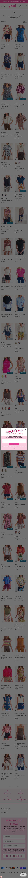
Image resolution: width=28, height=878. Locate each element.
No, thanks (14, 448)
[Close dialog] (25, 429)
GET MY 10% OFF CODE (14, 444)
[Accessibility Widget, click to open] (1, 877)
